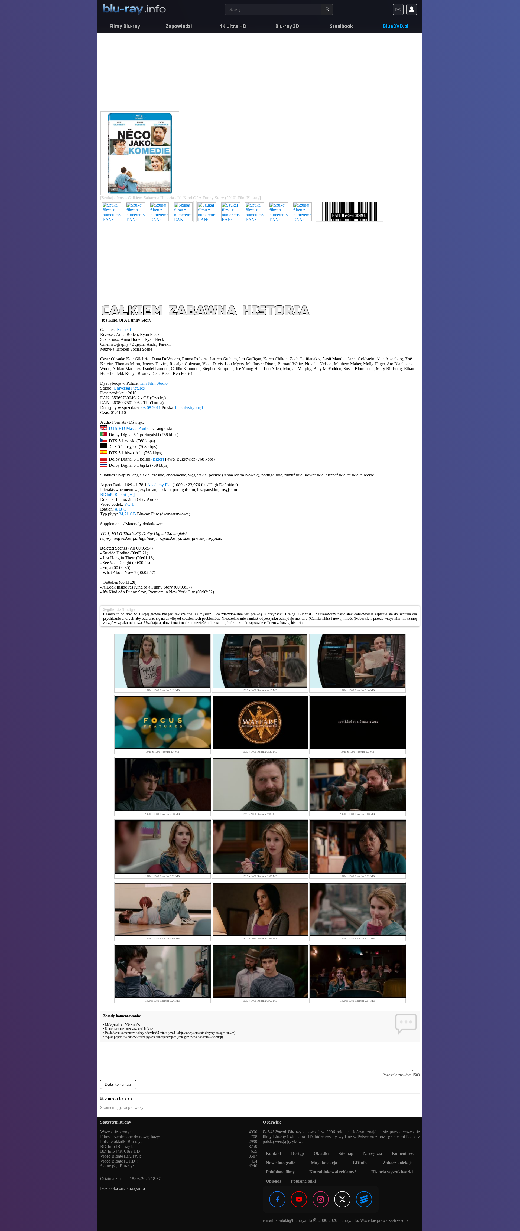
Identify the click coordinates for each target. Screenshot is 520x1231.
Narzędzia (372, 1153)
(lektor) (157, 459)
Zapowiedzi (178, 26)
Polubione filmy (280, 1172)
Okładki (321, 1153)
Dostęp (297, 1153)
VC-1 (129, 504)
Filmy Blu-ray (124, 26)
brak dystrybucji (189, 407)
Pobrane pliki (303, 1181)
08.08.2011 (151, 407)
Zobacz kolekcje (397, 1162)
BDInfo (360, 1162)
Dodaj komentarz (118, 1084)
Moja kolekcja (324, 1162)
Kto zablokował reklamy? (332, 1172)
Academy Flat (159, 484)
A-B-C (120, 509)
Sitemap (346, 1153)
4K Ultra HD (232, 26)
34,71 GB (127, 514)
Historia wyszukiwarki (392, 1172)
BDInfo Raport (117, 494)
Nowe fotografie (280, 1162)
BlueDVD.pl (395, 26)
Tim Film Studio (154, 383)
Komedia (125, 329)
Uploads (273, 1181)
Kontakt (273, 1153)
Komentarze (403, 1153)
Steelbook (341, 26)
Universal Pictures (129, 388)
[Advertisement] (260, 73)
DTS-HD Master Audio (129, 428)
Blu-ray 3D (287, 26)
